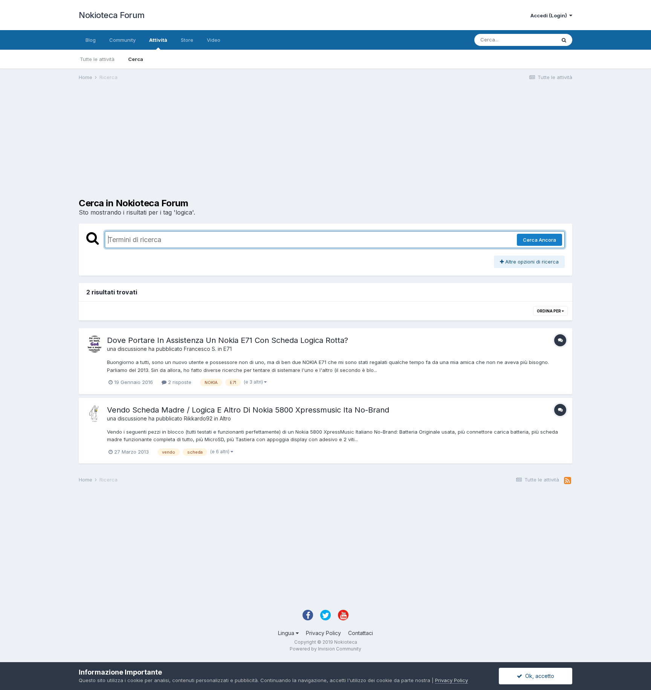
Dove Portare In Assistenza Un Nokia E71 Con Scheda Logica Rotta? (227, 340)
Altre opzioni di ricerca (531, 262)
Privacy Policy (323, 633)
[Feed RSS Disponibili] (567, 480)
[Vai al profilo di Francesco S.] (94, 344)
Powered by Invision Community (325, 649)
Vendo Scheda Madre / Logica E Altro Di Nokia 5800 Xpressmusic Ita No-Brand (248, 409)
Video (213, 40)
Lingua (287, 633)
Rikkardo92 (198, 418)
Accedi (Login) (549, 15)
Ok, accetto (538, 676)
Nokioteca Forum (112, 15)
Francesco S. (200, 349)
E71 (227, 349)
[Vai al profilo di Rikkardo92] (94, 413)
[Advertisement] (216, 145)
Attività (158, 40)
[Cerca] (564, 40)
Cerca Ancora (539, 240)
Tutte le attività (97, 59)
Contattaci (360, 633)
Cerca (135, 59)
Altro (225, 418)
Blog (91, 40)
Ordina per (549, 311)
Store (187, 40)
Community (122, 40)
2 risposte (179, 382)
